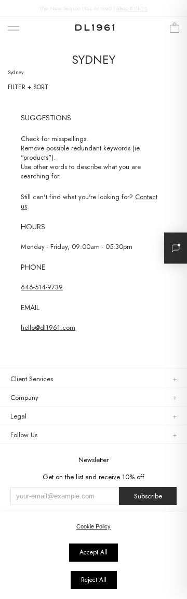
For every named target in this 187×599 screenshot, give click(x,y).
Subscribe (148, 496)
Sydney (15, 72)
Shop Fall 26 (132, 8)
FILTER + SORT (28, 87)
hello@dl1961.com (48, 327)
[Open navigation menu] (13, 29)
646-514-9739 (42, 287)
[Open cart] (174, 30)
